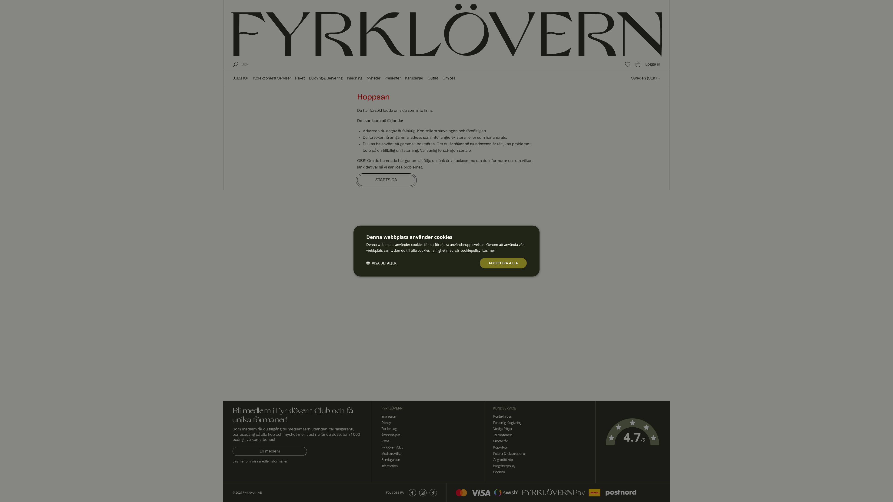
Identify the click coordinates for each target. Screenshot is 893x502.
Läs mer (488, 250)
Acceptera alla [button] (503, 263)
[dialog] (446, 251)
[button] (381, 263)
